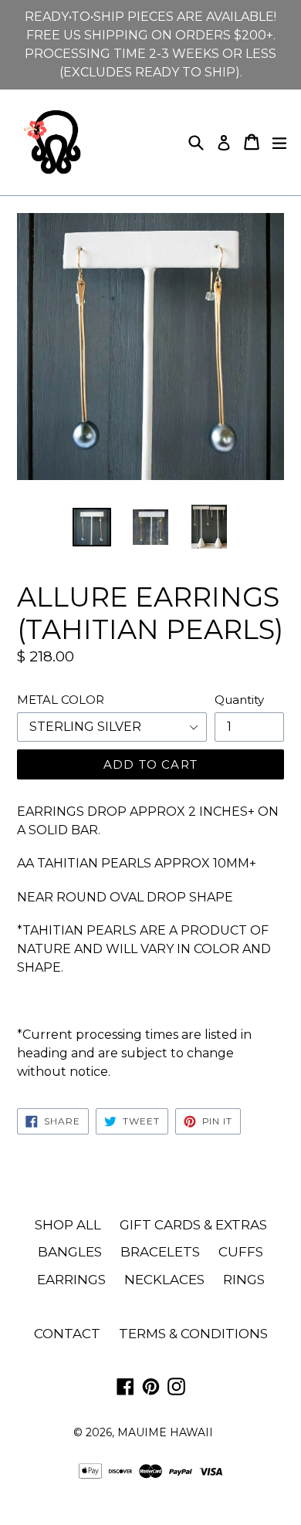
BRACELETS (160, 1252)
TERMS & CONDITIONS (193, 1333)
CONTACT (67, 1333)
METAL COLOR (60, 699)
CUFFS (240, 1252)
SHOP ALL (68, 1225)
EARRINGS (71, 1279)
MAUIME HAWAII (165, 1432)
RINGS (244, 1279)
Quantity (239, 699)
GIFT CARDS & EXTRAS (193, 1225)
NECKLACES (164, 1279)
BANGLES (70, 1252)
